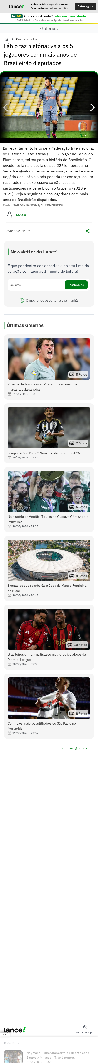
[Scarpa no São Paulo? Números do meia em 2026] (49, 433)
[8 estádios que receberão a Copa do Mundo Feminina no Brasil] (49, 568)
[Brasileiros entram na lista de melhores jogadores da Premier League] (49, 637)
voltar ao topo (84, 1032)
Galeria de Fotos (26, 39)
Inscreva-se (76, 284)
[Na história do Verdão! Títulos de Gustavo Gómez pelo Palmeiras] (49, 499)
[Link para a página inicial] (6, 39)
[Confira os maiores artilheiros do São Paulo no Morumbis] (49, 706)
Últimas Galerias (25, 325)
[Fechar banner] (4, 6)
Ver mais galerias (74, 748)
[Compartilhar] (88, 231)
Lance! (21, 215)
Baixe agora (85, 6)
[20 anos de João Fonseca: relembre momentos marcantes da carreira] (49, 367)
